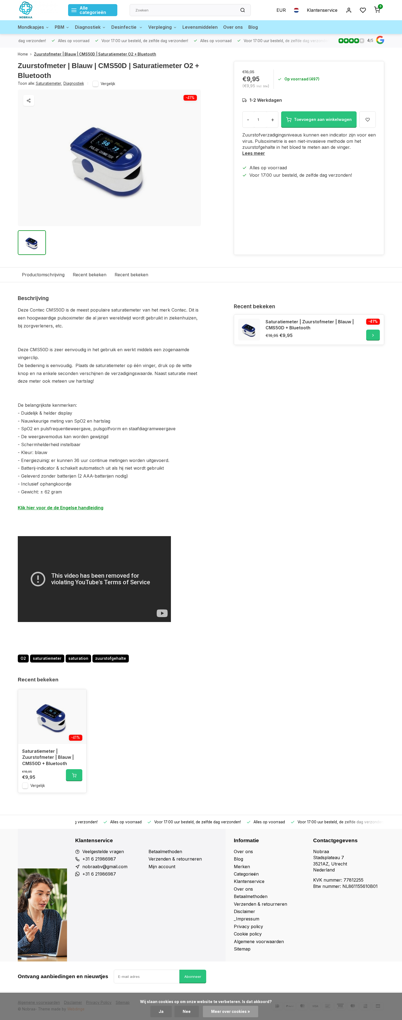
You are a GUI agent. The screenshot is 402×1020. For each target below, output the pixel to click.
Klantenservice (322, 10)
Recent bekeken (89, 274)
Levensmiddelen (200, 27)
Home (23, 54)
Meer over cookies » (230, 1011)
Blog (253, 27)
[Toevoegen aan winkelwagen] (74, 775)
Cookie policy (248, 934)
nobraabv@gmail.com (104, 866)
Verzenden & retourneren (175, 859)
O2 (23, 658)
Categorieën (246, 874)
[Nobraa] (39, 10)
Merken (242, 866)
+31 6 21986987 (99, 859)
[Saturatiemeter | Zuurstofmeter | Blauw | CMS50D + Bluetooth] (249, 330)
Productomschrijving (43, 274)
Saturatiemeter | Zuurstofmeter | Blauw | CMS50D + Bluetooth (310, 324)
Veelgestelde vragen (103, 851)
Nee (187, 1011)
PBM (59, 27)
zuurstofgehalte (110, 658)
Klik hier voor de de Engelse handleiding (60, 507)
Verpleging (160, 27)
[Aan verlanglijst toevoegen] (78, 697)
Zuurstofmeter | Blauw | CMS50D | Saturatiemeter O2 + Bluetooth (95, 54)
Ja (161, 1011)
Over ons (233, 27)
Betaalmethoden (165, 851)
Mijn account (161, 866)
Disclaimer (244, 911)
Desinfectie (124, 27)
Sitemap (242, 949)
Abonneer (192, 976)
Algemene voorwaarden (259, 941)
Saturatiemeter (49, 83)
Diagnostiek (88, 27)
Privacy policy (248, 926)
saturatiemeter (47, 658)
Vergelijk (108, 84)
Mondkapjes (31, 27)
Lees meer (253, 153)
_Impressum (246, 919)
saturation (78, 658)
